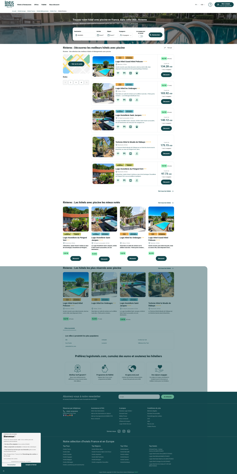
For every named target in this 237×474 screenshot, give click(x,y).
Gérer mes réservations (97, 411)
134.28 (166, 66)
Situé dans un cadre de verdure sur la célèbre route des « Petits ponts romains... (132, 246)
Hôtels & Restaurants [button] (24, 5)
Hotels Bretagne (96, 459)
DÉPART (109, 31)
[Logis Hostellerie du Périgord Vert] (103, 174)
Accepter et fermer (31, 465)
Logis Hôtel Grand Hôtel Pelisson (129, 61)
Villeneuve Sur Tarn (143, 343)
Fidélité (43, 5)
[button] (3, 471)
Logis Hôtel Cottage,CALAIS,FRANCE (159, 461)
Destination (77, 31)
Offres (36, 5)
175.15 (166, 145)
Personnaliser (11, 465)
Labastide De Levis (70, 346)
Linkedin (128, 431)
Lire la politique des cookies (10, 458)
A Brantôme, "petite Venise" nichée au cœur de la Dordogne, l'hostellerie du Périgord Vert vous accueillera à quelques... (136, 175)
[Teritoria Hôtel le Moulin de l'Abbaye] (103, 147)
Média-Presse (123, 416)
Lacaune (104, 343)
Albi (66, 340)
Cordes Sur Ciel (142, 340)
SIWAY (136, 472)
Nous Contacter (123, 418)
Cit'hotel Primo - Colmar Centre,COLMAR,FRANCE (156, 450)
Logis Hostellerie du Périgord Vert (130, 169)
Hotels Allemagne (68, 462)
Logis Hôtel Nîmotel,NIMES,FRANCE (159, 456)
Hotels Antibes (124, 454)
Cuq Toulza (68, 343)
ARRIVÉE (99, 31)
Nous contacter (95, 418)
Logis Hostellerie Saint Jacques (129, 115)
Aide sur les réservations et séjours (101, 413)
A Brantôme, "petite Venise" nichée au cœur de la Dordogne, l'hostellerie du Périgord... (75, 246)
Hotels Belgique (67, 459)
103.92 (166, 93)
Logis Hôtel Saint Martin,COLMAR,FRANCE (161, 459)
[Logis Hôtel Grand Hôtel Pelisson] (103, 66)
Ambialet (104, 340)
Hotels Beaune (124, 457)
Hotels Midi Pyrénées (98, 457)
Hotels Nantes (124, 449)
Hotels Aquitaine (96, 454)
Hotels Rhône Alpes (97, 449)
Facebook (119, 431)
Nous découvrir (54, 5)
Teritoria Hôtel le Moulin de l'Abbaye (131, 142)
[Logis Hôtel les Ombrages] (103, 93)
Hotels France (67, 449)
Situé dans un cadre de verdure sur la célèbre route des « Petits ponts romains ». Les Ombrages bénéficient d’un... (135, 95)
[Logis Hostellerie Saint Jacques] (103, 120)
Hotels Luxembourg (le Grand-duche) (73, 465)
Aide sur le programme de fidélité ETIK (102, 416)
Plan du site (150, 424)
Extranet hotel (123, 413)
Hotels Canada (67, 454)
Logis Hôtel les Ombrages (126, 88)
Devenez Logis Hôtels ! (125, 411)
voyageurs (122, 31)
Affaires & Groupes (124, 421)
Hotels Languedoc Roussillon (100, 462)
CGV (148, 418)
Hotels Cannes (124, 459)
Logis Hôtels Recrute (125, 424)
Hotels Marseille (124, 452)
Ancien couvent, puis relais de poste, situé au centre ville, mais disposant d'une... (160, 246)
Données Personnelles (153, 413)
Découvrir (166, 75)
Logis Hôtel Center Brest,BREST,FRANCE (160, 453)
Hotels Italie (66, 452)
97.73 (166, 173)
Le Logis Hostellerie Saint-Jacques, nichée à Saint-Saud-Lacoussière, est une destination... (104, 247)
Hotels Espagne (67, 457)
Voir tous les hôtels (164, 191)
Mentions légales (152, 411)
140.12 (166, 120)
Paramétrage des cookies (154, 416)
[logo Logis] (9, 4)
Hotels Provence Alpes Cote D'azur (101, 452)
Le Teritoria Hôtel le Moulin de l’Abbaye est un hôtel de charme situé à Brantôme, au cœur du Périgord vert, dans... (135, 148)
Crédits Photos (151, 426)
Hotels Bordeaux (125, 462)
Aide (148, 421)
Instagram (124, 431)
